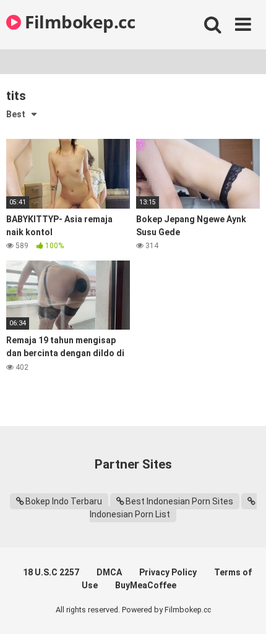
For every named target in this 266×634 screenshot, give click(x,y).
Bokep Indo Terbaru (63, 501)
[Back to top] (243, 609)
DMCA (109, 572)
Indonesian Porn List (130, 514)
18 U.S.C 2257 (51, 572)
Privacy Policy (168, 572)
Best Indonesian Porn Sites (179, 501)
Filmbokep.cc (78, 21)
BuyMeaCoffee (145, 585)
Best (15, 114)
